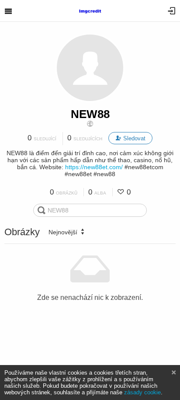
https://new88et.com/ (94, 166)
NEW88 (90, 114)
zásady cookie (142, 392)
